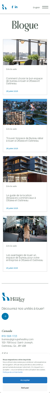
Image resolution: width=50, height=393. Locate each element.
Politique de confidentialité (12, 372)
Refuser (25, 387)
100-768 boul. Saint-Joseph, (17, 342)
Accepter (25, 380)
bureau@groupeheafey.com (17, 339)
